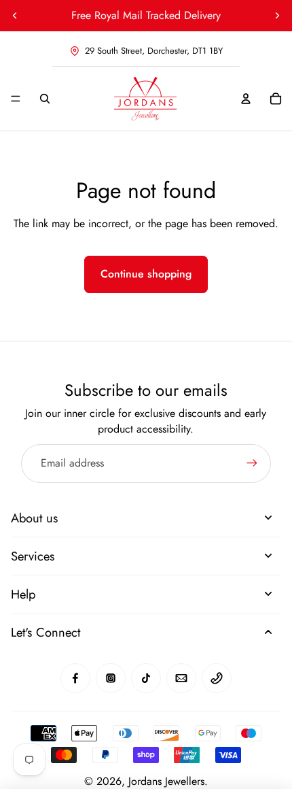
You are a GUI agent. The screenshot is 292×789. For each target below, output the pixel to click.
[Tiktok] (146, 678)
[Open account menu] (246, 99)
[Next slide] (277, 16)
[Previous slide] (15, 16)
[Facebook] (75, 678)
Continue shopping (146, 274)
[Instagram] (111, 678)
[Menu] (15, 98)
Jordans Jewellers (166, 781)
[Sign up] (252, 463)
